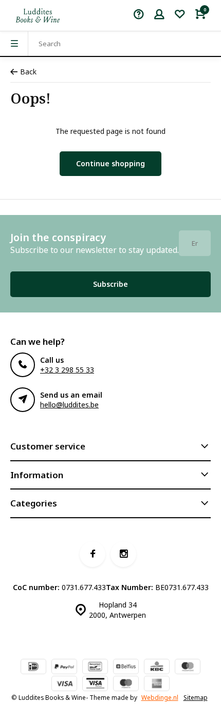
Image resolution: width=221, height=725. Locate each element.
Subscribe (110, 284)
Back (28, 71)
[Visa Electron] (95, 684)
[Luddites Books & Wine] (37, 15)
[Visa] (64, 684)
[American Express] (157, 684)
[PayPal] (64, 667)
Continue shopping (110, 163)
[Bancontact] (95, 667)
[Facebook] (92, 554)
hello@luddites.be (69, 404)
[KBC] (157, 667)
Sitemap (195, 697)
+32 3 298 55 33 (67, 370)
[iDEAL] (33, 667)
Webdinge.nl (159, 697)
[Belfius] (126, 667)
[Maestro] (126, 684)
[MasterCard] (187, 667)
